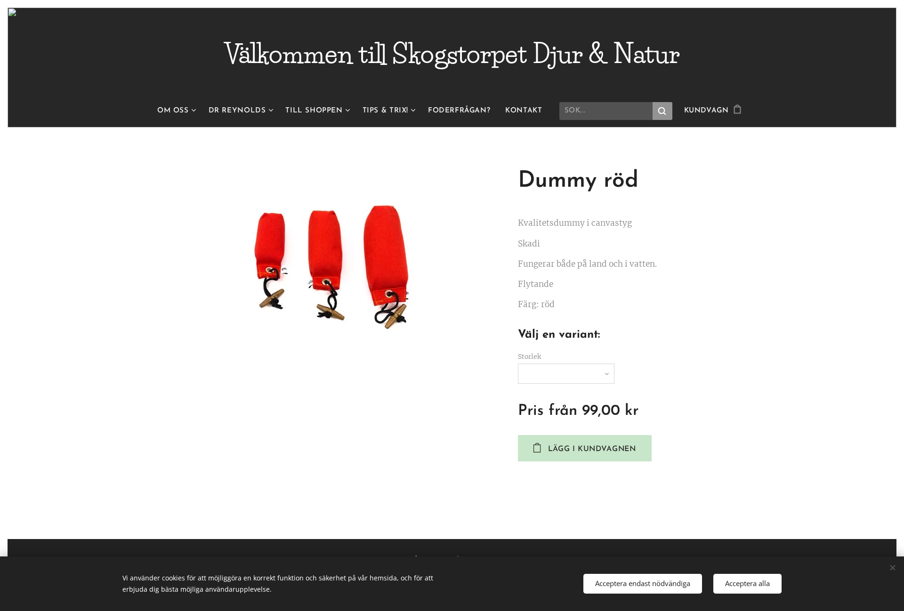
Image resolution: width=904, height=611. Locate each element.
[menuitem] (179, 111)
